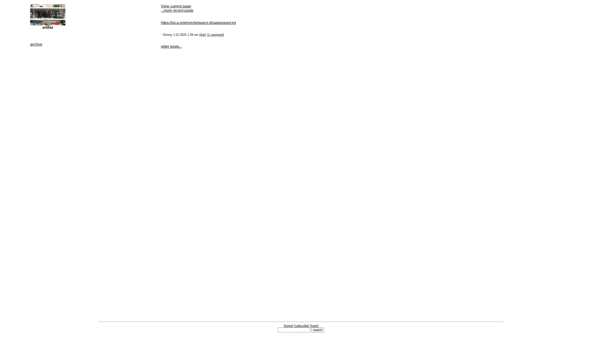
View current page (176, 6)
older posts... (171, 46)
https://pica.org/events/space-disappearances (198, 23)
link (202, 34)
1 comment (215, 34)
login (314, 325)
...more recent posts (177, 10)
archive (36, 44)
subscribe (301, 325)
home (288, 325)
